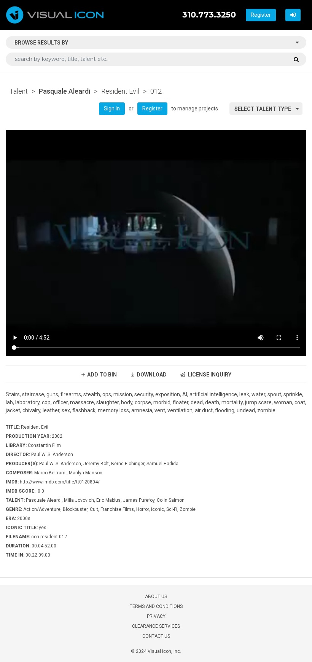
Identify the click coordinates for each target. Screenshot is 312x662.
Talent (19, 91)
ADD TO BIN (101, 375)
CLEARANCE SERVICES (156, 626)
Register (261, 15)
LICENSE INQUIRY (208, 375)
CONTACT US (156, 636)
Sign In (112, 108)
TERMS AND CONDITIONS (156, 606)
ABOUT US (156, 596)
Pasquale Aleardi (64, 91)
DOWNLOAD (151, 375)
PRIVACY (156, 616)
